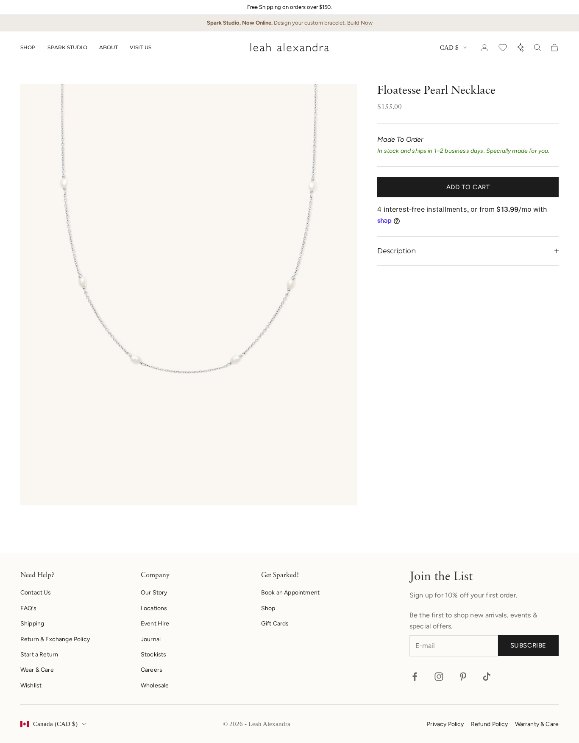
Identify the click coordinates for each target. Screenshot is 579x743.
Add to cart (468, 187)
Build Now (360, 23)
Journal (151, 639)
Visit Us (140, 47)
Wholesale (155, 685)
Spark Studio (67, 47)
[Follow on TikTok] (487, 676)
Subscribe (528, 645)
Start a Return (39, 654)
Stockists (153, 654)
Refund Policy (489, 724)
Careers (151, 669)
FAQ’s (28, 608)
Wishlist (31, 685)
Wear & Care (37, 669)
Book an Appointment (290, 592)
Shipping (32, 623)
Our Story (154, 592)
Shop (28, 47)
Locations (154, 608)
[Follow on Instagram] (439, 676)
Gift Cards (275, 623)
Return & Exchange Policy (55, 639)
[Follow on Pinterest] (463, 676)
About (108, 47)
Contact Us (35, 592)
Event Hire (155, 623)
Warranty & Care (537, 724)
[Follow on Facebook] (414, 676)
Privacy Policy (445, 724)
